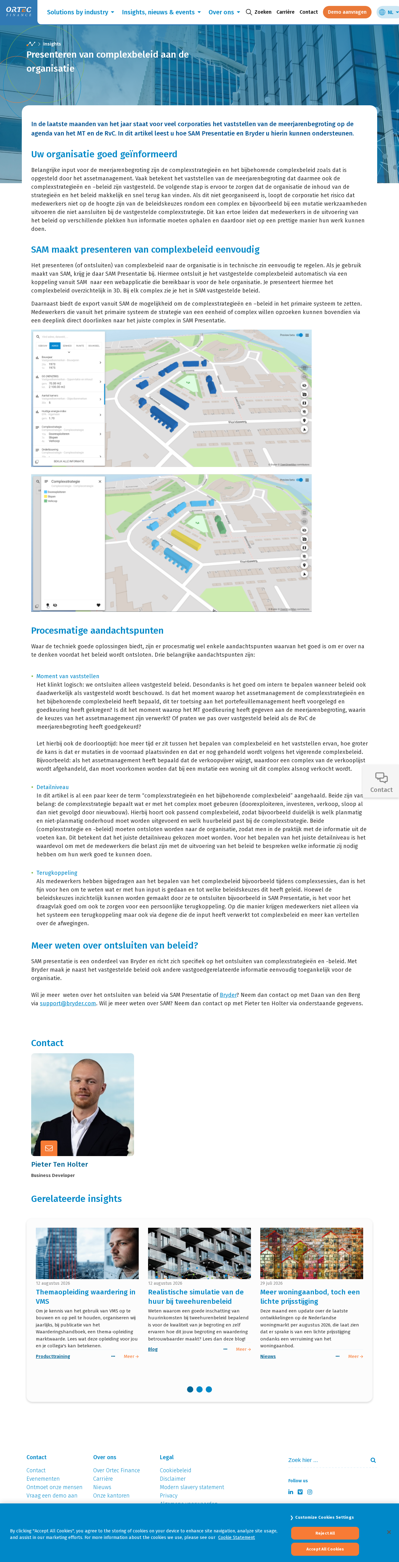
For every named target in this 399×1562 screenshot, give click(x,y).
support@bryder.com (68, 1003)
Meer (87, 1118)
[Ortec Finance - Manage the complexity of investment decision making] (30, 44)
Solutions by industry (77, 12)
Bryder (228, 995)
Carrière (285, 12)
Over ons (221, 12)
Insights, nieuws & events (158, 12)
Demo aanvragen (347, 12)
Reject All (325, 1533)
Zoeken (371, 1460)
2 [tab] (199, 1389)
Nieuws (268, 1356)
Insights (52, 44)
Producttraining (53, 1356)
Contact (309, 12)
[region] (199, 1532)
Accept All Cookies (325, 1549)
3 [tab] (209, 1389)
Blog (153, 1349)
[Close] (389, 1532)
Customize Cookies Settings (324, 1517)
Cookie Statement (236, 1537)
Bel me (89, 1087)
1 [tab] (190, 1389)
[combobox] (324, 1460)
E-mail (89, 1103)
